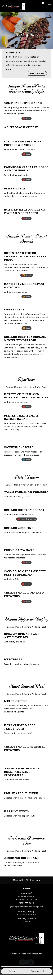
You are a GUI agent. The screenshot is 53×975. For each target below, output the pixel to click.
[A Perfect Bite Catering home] (13, 6)
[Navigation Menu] (49, 4)
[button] (26, 108)
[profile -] (43, 3)
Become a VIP (37, 971)
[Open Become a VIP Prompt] (47, 962)
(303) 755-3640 (26, 903)
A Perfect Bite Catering (26, 938)
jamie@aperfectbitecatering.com (26, 906)
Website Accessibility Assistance (26, 954)
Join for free (37, 73)
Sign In (12, 971)
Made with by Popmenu (21, 880)
